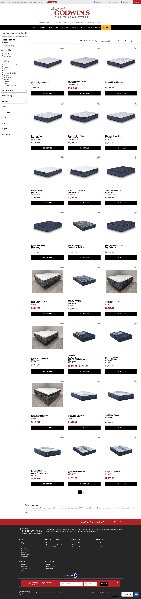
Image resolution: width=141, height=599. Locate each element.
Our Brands (24, 557)
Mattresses (9, 36)
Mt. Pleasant (7, 77)
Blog (100, 22)
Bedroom (53, 27)
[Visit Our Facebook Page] (115, 522)
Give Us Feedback (77, 547)
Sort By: (94, 41)
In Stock (6, 54)
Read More (28, 512)
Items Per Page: (123, 41)
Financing (79, 22)
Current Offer (44, 22)
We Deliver (90, 22)
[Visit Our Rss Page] (120, 522)
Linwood (6, 81)
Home (3, 36)
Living (34, 27)
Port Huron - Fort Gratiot (11, 65)
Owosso (6, 75)
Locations (57, 22)
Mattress (65, 27)
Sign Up (104, 584)
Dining (43, 27)
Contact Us (68, 22)
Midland (6, 79)
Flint (5, 71)
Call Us (53, 2)
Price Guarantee (102, 547)
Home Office (94, 27)
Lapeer (5, 83)
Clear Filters (5, 42)
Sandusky (6, 67)
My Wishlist (49, 568)
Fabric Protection (26, 568)
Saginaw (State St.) (9, 73)
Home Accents (78, 27)
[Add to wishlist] (62, 48)
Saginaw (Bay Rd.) (9, 85)
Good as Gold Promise (53, 547)
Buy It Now (7, 56)
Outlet (105, 27)
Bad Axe (6, 69)
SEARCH (98, 2)
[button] (117, 582)
